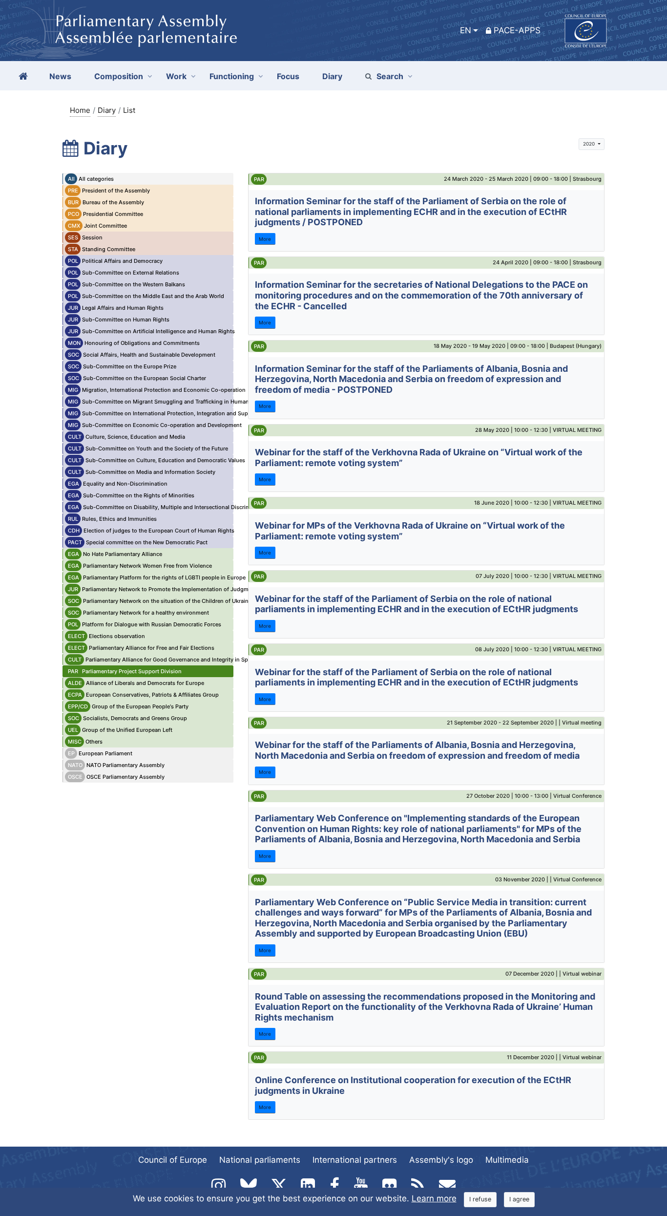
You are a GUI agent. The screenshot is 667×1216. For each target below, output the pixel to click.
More (265, 239)
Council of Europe (172, 1160)
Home (80, 110)
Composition (118, 76)
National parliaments (259, 1160)
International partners (355, 1160)
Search (389, 76)
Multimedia (507, 1160)
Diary (107, 110)
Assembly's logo (441, 1160)
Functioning (231, 76)
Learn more (434, 1198)
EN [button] (465, 30)
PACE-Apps (517, 30)
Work (176, 76)
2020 (589, 144)
